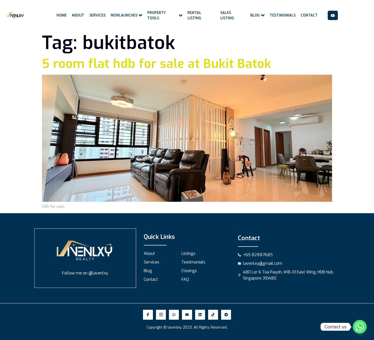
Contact (309, 15)
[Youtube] (333, 15)
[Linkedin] (200, 315)
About (78, 15)
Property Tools (156, 15)
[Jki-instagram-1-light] (161, 315)
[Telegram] (226, 315)
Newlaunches (124, 15)
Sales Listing (227, 15)
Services (97, 15)
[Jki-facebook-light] (148, 315)
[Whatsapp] (174, 315)
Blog (255, 15)
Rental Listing (194, 15)
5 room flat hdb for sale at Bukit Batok (156, 64)
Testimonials (283, 15)
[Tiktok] (213, 315)
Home (61, 15)
